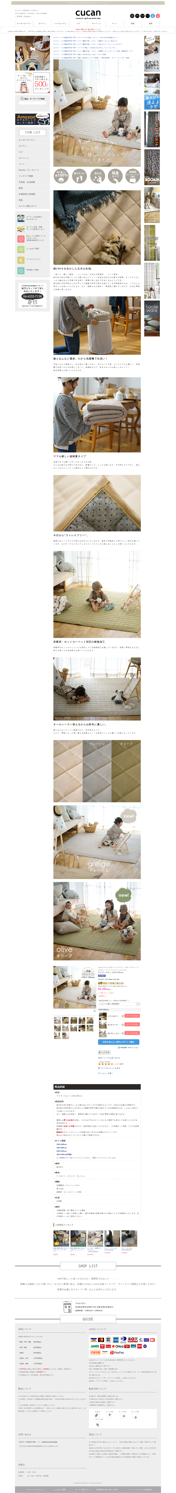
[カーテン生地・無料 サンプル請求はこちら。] (31, 231)
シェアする (104, 1052)
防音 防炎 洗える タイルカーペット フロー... (61, 1250)
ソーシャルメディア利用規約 (140, 1490)
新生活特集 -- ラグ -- (109, 58)
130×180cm (62, 1144)
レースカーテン (60, 23)
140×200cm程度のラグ (108, 37)
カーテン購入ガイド (83, 1490)
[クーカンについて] (31, 262)
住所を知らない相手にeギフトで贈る (119, 1042)
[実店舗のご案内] (31, 273)
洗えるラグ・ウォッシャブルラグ (110, 44)
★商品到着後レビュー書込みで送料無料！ (114, 1000)
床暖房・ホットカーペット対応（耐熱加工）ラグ (116, 51)
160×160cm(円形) (64, 1154)
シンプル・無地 (123, 58)
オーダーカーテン (24, 23)
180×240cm (62, 1151)
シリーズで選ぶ (83, 48)
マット (114, 23)
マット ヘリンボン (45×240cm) (110, 1249)
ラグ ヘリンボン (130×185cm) (127, 1249)
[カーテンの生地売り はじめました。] (31, 221)
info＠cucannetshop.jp (49, 1442)
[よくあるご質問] (31, 252)
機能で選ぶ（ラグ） (90, 41)
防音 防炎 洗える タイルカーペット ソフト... (78, 1250)
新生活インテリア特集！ (91, 58)
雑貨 (133, 23)
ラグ (78, 23)
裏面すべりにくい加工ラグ (108, 41)
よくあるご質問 (59, 1490)
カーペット (96, 23)
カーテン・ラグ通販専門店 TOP (64, 37)
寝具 (151, 23)
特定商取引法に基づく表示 (107, 1490)
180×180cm (62, 1148)
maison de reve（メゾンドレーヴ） (103, 48)
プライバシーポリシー (36, 1490)
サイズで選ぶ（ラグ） (90, 37)
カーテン (42, 23)
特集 (79, 54)
